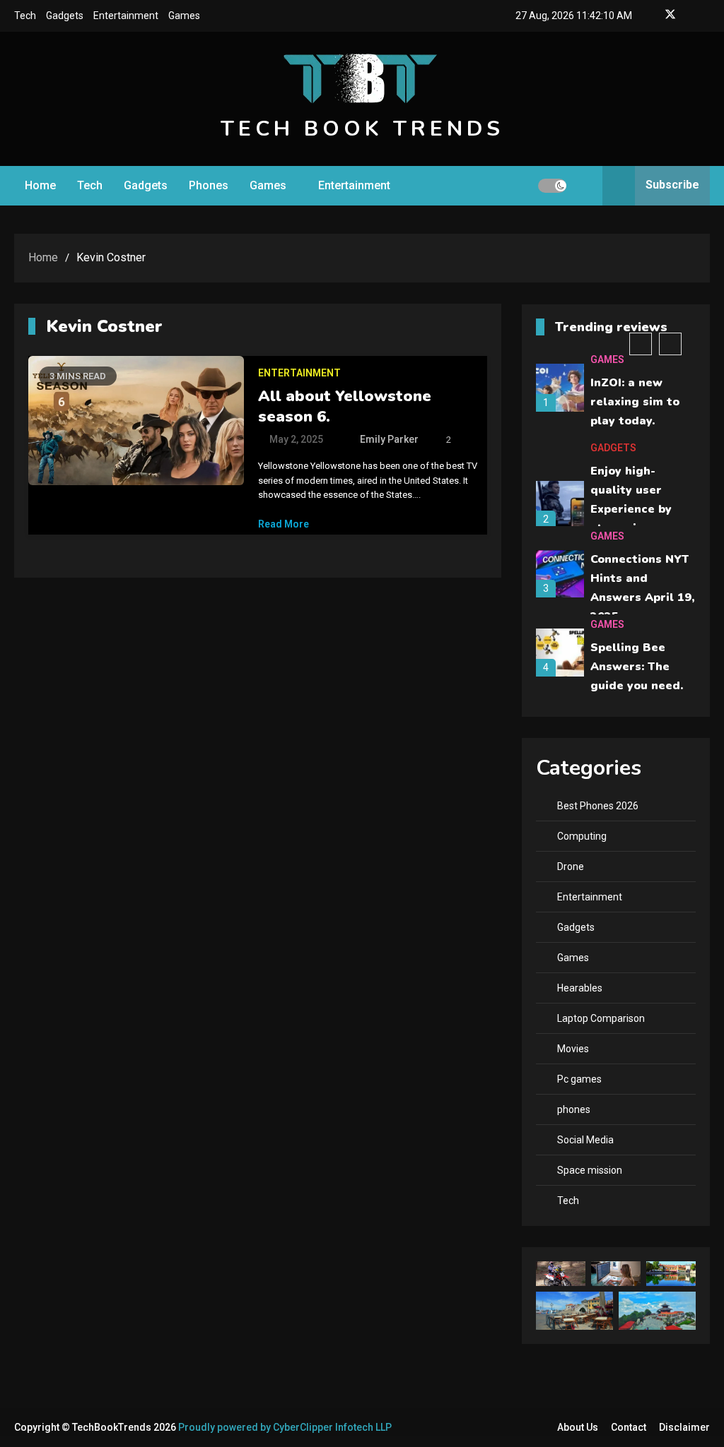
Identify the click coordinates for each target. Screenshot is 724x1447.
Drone (570, 866)
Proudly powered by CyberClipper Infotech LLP (285, 1427)
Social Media (585, 1139)
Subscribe (672, 184)
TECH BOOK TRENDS (362, 128)
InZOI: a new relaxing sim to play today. (634, 402)
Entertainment (125, 15)
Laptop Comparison (601, 1018)
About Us (577, 1427)
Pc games (579, 1079)
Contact (628, 1427)
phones (573, 1109)
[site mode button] (552, 186)
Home (40, 185)
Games (184, 15)
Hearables (579, 988)
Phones (208, 185)
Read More (283, 524)
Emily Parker (389, 439)
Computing (582, 836)
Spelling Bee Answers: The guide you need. (636, 666)
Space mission (589, 1170)
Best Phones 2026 (597, 805)
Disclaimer (684, 1427)
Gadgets (64, 15)
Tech (25, 15)
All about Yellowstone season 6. (344, 406)
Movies (573, 1048)
